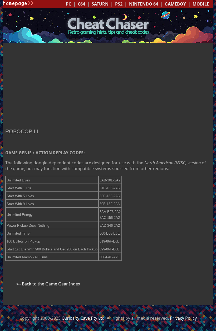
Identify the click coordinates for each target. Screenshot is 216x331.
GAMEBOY (175, 4)
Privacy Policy (183, 318)
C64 (81, 4)
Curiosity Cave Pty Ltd (83, 318)
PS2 (118, 4)
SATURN (100, 4)
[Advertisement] (108, 86)
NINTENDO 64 (143, 4)
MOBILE (201, 4)
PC (68, 4)
